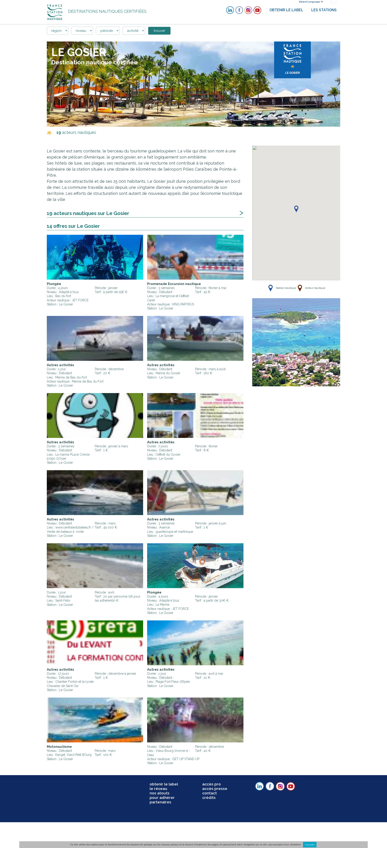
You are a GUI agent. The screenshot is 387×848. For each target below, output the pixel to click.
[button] (296, 209)
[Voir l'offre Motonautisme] (95, 720)
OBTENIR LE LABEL (286, 10)
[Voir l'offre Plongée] (95, 257)
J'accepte (309, 844)
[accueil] (55, 12)
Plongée (54, 284)
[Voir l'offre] (95, 565)
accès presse (214, 788)
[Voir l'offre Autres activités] (95, 338)
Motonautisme (59, 747)
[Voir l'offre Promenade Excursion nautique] (195, 257)
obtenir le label (164, 784)
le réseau (158, 788)
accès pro (211, 784)
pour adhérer (162, 797)
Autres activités (60, 365)
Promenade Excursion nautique (174, 284)
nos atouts (160, 793)
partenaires (160, 802)
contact (209, 793)
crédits (209, 797)
